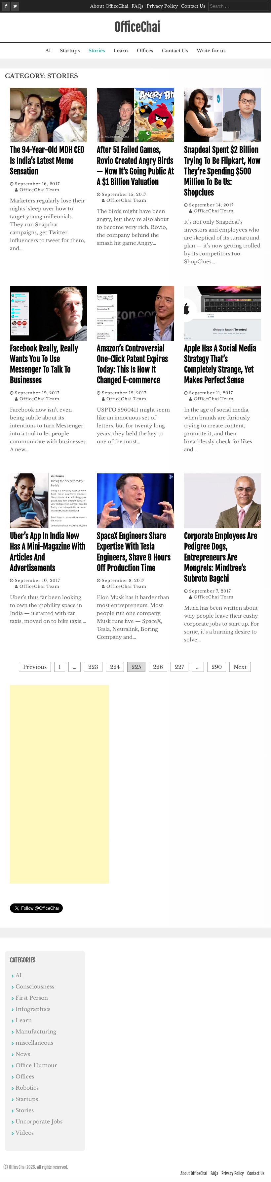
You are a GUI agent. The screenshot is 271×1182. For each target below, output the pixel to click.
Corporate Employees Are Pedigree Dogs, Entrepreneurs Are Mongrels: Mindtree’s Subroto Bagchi (220, 557)
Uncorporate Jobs (39, 1121)
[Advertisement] (59, 784)
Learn (121, 51)
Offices (145, 51)
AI (48, 51)
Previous (35, 667)
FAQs (137, 6)
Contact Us (193, 6)
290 (217, 667)
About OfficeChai (109, 6)
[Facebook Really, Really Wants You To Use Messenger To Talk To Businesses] (48, 339)
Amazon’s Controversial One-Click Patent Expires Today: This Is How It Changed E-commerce (132, 364)
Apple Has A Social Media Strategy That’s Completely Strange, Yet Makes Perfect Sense (220, 364)
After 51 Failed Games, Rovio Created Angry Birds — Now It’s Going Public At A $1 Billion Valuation (135, 166)
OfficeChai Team (39, 189)
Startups (70, 51)
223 (93, 667)
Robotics (27, 1087)
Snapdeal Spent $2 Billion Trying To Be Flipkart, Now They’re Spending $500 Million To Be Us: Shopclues (222, 171)
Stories (97, 51)
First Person (32, 997)
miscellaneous (34, 1042)
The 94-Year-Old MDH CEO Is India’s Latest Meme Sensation (47, 160)
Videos (25, 1132)
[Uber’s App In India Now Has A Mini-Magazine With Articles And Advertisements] (48, 526)
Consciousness (35, 986)
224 (115, 667)
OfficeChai (137, 27)
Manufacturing (36, 1031)
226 (158, 667)
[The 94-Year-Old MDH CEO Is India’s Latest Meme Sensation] (48, 140)
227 (179, 667)
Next (240, 667)
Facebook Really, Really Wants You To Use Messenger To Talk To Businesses (44, 364)
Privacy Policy (162, 6)
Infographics (33, 1009)
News (23, 1054)
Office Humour (36, 1065)
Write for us (211, 51)
